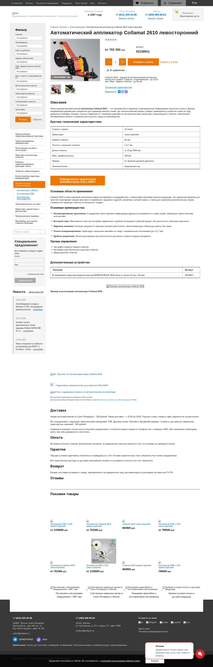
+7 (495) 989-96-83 (155, 15)
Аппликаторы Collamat (27, 190)
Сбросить (37, 119)
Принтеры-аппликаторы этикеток (26, 156)
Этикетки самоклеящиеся (27, 171)
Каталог (29, 3)
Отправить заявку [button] (143, 62)
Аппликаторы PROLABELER (23, 198)
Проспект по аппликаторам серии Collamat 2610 (79, 374)
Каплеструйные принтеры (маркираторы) (27, 177)
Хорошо (154, 661)
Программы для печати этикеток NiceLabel (26, 222)
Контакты (102, 3)
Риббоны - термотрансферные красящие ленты (24, 164)
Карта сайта (144, 629)
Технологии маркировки (47, 3)
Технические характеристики (118, 87)
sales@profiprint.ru (21, 633)
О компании (16, 3)
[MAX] (126, 91)
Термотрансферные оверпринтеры (24, 142)
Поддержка (67, 3)
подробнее (38, 309)
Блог (92, 3)
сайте (109, 455)
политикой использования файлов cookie (120, 661)
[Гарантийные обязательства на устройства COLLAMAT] (53, 385)
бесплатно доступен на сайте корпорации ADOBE (118, 400)
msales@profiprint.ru (85, 631)
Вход (194, 2)
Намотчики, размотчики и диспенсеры (27, 210)
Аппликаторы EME (25, 194)
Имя (16, 265)
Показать (23, 119)
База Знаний (81, 3)
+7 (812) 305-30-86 (126, 15)
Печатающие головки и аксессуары (26, 149)
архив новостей (36, 292)
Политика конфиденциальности (153, 631)
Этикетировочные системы (28, 204)
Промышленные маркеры (27, 216)
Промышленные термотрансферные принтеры (29, 135)
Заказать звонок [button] (155, 18)
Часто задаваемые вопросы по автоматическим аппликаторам (85, 392)
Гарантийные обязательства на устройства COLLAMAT (82, 385)
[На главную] (44, 13)
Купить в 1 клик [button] (169, 62)
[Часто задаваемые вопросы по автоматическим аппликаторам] (53, 392)
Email (17, 256)
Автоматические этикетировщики (23, 184)
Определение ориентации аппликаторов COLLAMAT (78, 180)
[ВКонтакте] (119, 91)
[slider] (111, 40)
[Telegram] (122, 91)
